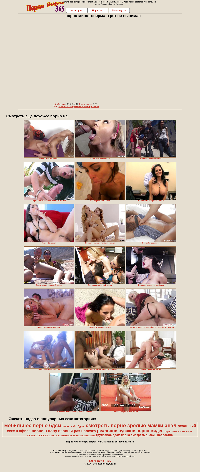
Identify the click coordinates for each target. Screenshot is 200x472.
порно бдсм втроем (175, 431)
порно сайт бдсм (73, 426)
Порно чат (97, 10)
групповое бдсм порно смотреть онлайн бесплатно (134, 435)
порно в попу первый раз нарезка (64, 431)
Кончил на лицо (67, 106)
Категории (76, 10)
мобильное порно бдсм (32, 425)
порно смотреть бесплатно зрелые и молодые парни (72, 435)
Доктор (86, 106)
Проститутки (119, 10)
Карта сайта (96, 460)
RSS (108, 460)
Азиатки (95, 106)
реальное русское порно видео (130, 430)
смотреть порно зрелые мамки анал (131, 425)
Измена (79, 106)
